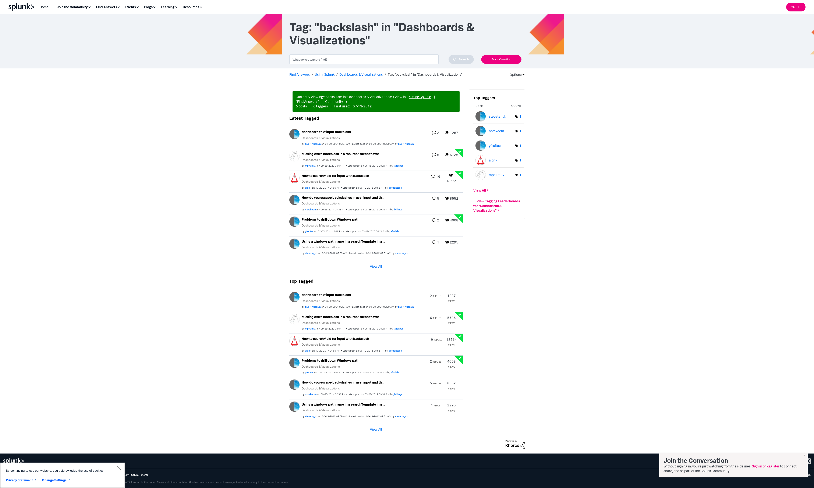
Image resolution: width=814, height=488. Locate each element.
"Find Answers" (307, 101)
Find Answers (299, 74)
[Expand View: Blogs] (154, 6)
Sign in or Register (765, 466)
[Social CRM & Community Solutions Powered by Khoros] (515, 444)
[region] (62, 475)
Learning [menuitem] (167, 7)
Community (334, 101)
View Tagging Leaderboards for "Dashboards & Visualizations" (496, 205)
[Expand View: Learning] (176, 6)
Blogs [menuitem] (148, 7)
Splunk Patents (139, 474)
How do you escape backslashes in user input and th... (343, 197)
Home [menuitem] (44, 7)
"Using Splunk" (420, 97)
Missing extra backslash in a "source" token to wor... (341, 154)
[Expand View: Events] (137, 6)
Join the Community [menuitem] (72, 7)
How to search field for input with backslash (335, 176)
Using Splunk (325, 74)
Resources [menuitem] (191, 7)
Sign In (795, 7)
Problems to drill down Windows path (330, 219)
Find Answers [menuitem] (106, 7)
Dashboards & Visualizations (361, 74)
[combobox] (381, 59)
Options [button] (514, 74)
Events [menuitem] (130, 7)
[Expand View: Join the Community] (89, 6)
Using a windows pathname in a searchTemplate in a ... (343, 241)
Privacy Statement (19, 480)
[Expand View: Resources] (201, 6)
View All (376, 266)
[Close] (119, 468)
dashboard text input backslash (326, 132)
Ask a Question (501, 59)
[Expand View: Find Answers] (119, 6)
